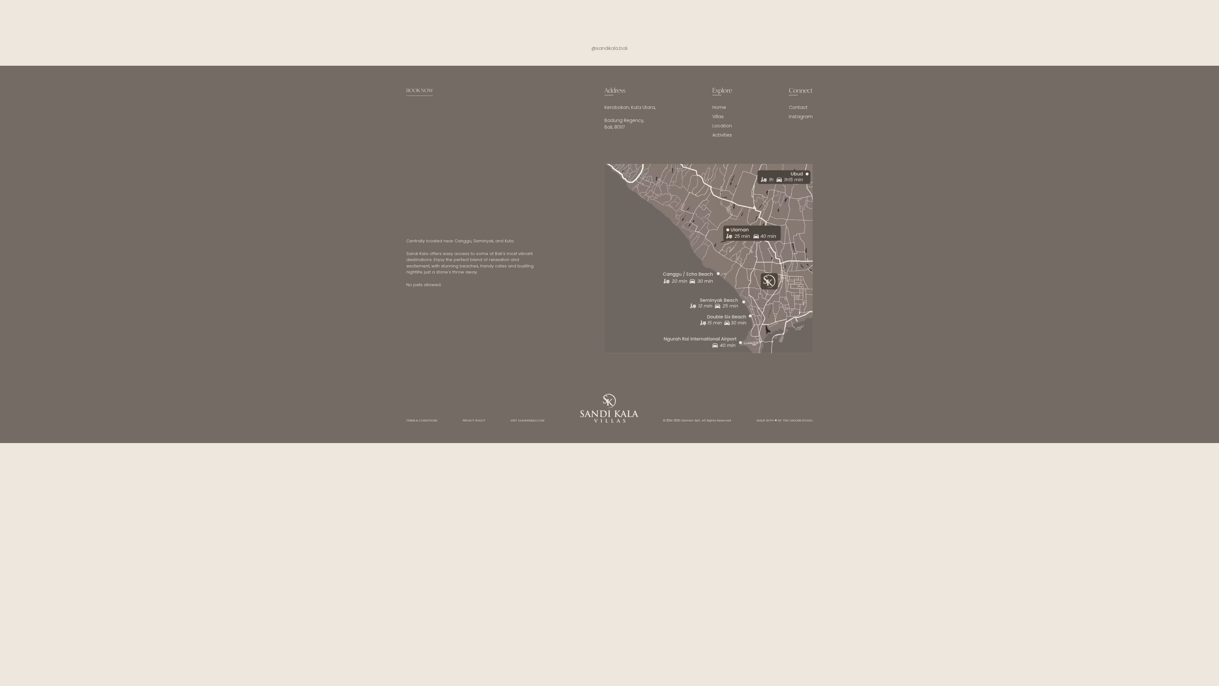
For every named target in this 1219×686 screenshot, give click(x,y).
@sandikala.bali (609, 48)
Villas (718, 116)
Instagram (801, 116)
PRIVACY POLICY (474, 420)
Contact (798, 107)
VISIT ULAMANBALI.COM (527, 420)
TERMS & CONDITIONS (421, 420)
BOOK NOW (419, 90)
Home (719, 107)
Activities (722, 135)
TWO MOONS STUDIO (798, 420)
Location (722, 126)
